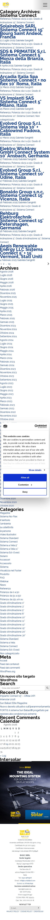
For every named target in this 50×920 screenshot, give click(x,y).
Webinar (4, 581)
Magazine (5, 513)
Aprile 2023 (6, 397)
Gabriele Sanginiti (24, 40)
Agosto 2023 (6, 383)
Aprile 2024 (6, 354)
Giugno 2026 (6, 278)
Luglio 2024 (6, 343)
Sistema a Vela (7, 642)
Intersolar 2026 (7, 699)
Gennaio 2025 (7, 322)
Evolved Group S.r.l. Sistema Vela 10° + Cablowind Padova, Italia (20, 129)
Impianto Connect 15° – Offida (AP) (17, 696)
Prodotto (4, 574)
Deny (25, 492)
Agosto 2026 (6, 271)
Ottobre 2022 (7, 419)
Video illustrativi (8, 534)
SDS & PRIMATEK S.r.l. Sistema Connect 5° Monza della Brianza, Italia (23, 57)
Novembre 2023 (8, 372)
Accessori (5, 559)
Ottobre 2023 (7, 376)
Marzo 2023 (6, 401)
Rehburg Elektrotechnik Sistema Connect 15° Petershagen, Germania (22, 220)
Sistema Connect (25, 22)
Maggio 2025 (6, 307)
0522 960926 (27, 878)
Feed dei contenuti (9, 664)
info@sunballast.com (27, 881)
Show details (35, 470)
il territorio (5, 520)
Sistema (4, 567)
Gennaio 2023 (7, 408)
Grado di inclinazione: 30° (12, 635)
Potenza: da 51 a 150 (22, 18)
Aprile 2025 (6, 311)
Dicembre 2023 (8, 369)
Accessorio (5, 563)
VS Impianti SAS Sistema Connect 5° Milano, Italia (20, 101)
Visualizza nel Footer (10, 570)
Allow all (25, 477)
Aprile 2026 (6, 286)
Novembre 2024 (8, 329)
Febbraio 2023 (7, 405)
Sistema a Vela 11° (9, 549)
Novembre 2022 (8, 415)
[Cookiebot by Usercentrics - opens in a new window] (35, 426)
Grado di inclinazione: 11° (12, 621)
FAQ (2, 577)
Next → (30, 264)
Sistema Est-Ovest (9, 552)
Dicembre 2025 (8, 293)
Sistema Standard (9, 538)
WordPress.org (7, 671)
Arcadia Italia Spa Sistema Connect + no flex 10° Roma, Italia (23, 80)
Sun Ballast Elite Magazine (13, 703)
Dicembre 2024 (8, 325)
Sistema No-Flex (8, 516)
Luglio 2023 (6, 387)
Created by (38, 911)
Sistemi (4, 556)
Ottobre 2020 (7, 505)
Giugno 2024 (6, 347)
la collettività (6, 527)
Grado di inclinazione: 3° (12, 606)
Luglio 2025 (6, 300)
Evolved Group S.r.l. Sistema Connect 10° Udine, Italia (22, 173)
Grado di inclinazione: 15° (28, 238)
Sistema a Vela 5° (8, 545)
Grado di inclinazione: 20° (12, 631)
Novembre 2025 (8, 297)
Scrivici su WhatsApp (25, 883)
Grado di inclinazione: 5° (12, 610)
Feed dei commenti (10, 667)
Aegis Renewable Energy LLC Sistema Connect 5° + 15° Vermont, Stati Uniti (21, 251)
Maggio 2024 (7, 351)
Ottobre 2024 (7, 333)
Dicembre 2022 (8, 412)
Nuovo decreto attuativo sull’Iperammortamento (25, 706)
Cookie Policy (26, 911)
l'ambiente (5, 523)
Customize (23, 484)
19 (9, 263)
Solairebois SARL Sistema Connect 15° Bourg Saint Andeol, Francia (22, 31)
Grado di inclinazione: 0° (12, 603)
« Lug (3, 755)
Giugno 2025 (6, 304)
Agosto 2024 (6, 340)
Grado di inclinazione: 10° (12, 617)
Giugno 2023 (6, 390)
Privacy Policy (13, 911)
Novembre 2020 (8, 502)
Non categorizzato (9, 653)
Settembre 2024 (8, 336)
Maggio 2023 (6, 394)
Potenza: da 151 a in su (11, 599)
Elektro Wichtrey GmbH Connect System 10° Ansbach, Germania (25, 152)
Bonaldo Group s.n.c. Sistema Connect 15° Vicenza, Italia (22, 195)
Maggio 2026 (7, 282)
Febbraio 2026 (7, 289)
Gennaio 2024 (7, 365)
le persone (5, 531)
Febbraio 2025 (7, 318)
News (3, 585)
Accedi (3, 660)
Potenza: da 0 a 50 (21, 90)
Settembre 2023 (8, 379)
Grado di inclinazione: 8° (12, 613)
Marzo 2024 (6, 358)
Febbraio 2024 (7, 361)
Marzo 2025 (6, 315)
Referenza (5, 18)
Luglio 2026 (6, 275)
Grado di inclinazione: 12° (12, 624)
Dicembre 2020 (8, 498)
